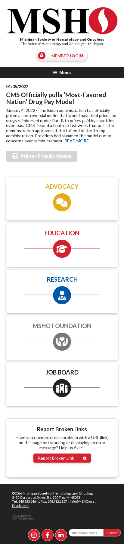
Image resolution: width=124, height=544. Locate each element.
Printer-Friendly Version (46, 156)
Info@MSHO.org (82, 501)
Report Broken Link (56, 457)
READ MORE (76, 140)
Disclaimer (20, 506)
